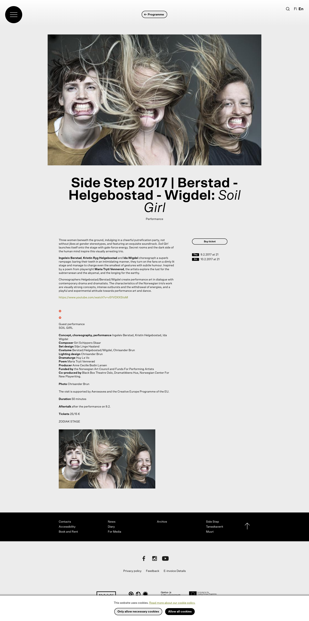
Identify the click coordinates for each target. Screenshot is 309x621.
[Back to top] (247, 526)
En (301, 9)
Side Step (212, 521)
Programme (156, 14)
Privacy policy (132, 571)
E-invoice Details (175, 571)
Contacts (65, 521)
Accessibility (67, 526)
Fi (295, 9)
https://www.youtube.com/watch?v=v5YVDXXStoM (93, 297)
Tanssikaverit (214, 526)
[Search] (288, 9)
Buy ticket (210, 241)
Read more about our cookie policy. (172, 603)
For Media (114, 531)
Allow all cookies (180, 611)
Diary (111, 526)
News (111, 521)
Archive (162, 521)
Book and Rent (68, 531)
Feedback (152, 571)
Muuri (210, 531)
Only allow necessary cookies (138, 611)
